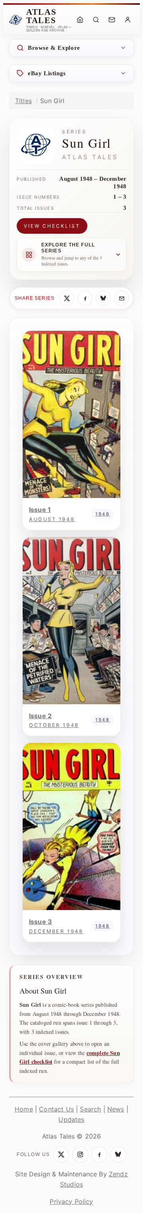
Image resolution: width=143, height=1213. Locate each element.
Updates (71, 1119)
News (115, 1109)
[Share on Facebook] (85, 298)
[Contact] (111, 20)
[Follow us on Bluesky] (118, 1154)
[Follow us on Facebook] (99, 1154)
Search (90, 1109)
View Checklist (52, 226)
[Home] (80, 20)
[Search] (95, 20)
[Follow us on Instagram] (80, 1154)
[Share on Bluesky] (103, 298)
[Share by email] (121, 298)
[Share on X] (66, 298)
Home (24, 1109)
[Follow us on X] (61, 1154)
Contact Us (56, 1109)
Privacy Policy (71, 1201)
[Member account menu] (127, 20)
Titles (23, 101)
